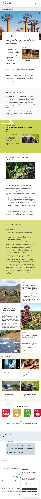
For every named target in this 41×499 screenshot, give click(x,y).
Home (8, 468)
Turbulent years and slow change (10, 374)
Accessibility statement (8, 480)
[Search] (35, 3)
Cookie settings (30, 481)
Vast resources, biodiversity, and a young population (29, 396)
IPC (31, 110)
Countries (11, 468)
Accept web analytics (30, 489)
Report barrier (19, 480)
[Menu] (38, 3)
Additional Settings (34, 494)
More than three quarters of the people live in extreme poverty (29, 374)
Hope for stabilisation (9, 395)
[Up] (20, 494)
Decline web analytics (30, 491)
